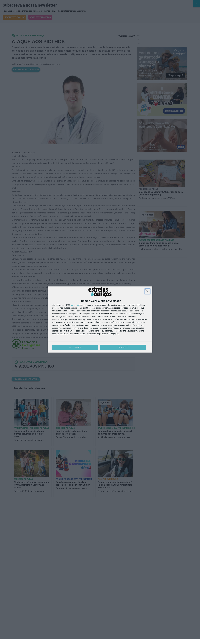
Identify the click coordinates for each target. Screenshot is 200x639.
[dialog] (100, 319)
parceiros (75, 305)
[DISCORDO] (147, 291)
